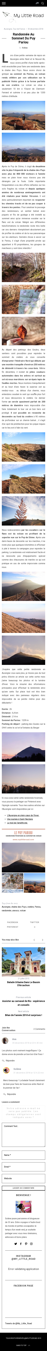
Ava (14, 1039)
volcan (23, 910)
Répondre (10, 1060)
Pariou (38, 907)
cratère (30, 907)
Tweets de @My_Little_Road (18, 1323)
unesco (15, 910)
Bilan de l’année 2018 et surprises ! (23, 1013)
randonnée (6, 910)
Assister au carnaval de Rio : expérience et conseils (23, 1001)
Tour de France (19, 29)
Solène (25, 47)
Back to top (21, 1345)
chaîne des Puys (19, 907)
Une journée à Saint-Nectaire (20, 819)
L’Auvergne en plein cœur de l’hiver (23, 815)
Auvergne (8, 29)
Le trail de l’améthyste (17, 823)
